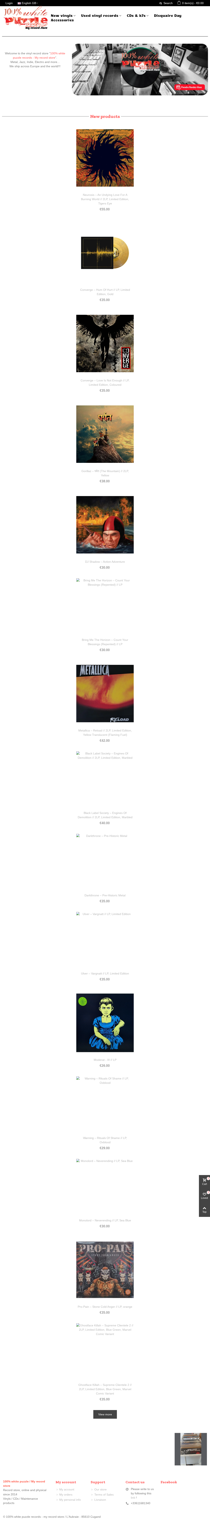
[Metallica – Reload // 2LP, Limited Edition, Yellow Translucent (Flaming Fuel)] (105, 693)
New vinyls (62, 15)
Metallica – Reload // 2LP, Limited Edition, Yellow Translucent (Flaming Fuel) (105, 732)
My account (66, 1489)
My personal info (70, 1499)
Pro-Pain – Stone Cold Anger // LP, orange (105, 1306)
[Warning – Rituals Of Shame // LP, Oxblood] (105, 1105)
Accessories (62, 20)
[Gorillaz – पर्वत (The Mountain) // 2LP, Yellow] (105, 434)
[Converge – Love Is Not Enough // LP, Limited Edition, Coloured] (105, 343)
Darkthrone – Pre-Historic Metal (105, 895)
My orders (65, 1494)
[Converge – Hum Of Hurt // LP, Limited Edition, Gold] (105, 253)
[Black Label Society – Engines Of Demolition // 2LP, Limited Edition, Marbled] (105, 780)
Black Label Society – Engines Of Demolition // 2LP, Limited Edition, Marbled (105, 815)
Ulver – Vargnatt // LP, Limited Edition (105, 973)
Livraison (100, 1499)
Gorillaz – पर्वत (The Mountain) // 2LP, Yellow (105, 473)
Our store (100, 1489)
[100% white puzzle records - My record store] (25, 18)
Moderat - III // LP (105, 1059)
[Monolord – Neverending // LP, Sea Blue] (105, 1187)
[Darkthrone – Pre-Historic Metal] (105, 862)
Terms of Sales (104, 1494)
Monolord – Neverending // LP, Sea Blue (105, 1220)
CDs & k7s (136, 15)
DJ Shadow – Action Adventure (105, 561)
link (133, 1497)
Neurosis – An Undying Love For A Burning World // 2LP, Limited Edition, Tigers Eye (105, 199)
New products (105, 116)
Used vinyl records (99, 15)
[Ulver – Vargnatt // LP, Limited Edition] (105, 940)
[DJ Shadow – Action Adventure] (105, 525)
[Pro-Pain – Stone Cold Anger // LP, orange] (105, 1270)
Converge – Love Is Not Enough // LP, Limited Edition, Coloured (105, 382)
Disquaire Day (167, 15)
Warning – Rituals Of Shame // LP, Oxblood (105, 1140)
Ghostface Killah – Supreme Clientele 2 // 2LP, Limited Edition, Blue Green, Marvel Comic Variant (105, 1389)
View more (105, 1414)
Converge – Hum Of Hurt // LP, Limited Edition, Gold (105, 292)
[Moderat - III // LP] (105, 1023)
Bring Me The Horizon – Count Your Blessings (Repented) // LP (105, 642)
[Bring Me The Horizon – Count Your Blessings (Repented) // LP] (105, 607)
